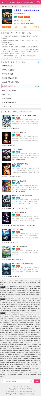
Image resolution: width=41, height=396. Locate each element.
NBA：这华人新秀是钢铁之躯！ (28, 354)
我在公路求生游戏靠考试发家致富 (25, 325)
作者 (20, 386)
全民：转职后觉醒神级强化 (19, 303)
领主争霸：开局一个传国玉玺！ (19, 311)
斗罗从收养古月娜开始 (32, 311)
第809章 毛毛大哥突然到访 (10, 82)
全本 (23, 386)
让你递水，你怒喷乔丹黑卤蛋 (31, 348)
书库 (13, 386)
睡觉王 (20, 13)
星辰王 (3, 295)
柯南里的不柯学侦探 (22, 309)
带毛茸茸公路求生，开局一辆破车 (10, 323)
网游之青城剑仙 (34, 331)
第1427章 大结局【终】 (13, 128)
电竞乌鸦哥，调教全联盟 (18, 350)
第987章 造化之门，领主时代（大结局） (18, 208)
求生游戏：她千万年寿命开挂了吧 (27, 313)
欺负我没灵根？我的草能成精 (8, 329)
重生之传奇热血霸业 (10, 362)
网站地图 (26, 391)
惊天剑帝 (31, 289)
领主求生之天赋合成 (19, 132)
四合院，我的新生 (26, 299)
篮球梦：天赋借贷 (6, 370)
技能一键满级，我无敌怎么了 (13, 356)
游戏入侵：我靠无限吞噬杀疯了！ (9, 325)
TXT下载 (34, 27)
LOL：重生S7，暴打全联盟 (29, 364)
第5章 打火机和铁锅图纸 (9, 90)
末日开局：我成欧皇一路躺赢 (20, 333)
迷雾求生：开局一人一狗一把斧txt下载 (28, 372)
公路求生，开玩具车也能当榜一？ (22, 331)
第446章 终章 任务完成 (13, 177)
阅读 (6, 27)
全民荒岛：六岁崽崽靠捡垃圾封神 (16, 327)
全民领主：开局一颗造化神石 (22, 195)
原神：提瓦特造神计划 (31, 315)
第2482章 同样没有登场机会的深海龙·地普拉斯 (20, 225)
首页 (2, 6)
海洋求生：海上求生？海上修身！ (25, 307)
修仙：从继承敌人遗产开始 (20, 293)
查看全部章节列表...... (21, 86)
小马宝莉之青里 (22, 323)
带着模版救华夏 (34, 362)
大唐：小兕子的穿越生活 (11, 287)
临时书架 (29, 389)
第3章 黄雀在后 (7, 98)
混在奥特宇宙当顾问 (19, 212)
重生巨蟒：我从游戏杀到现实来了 (9, 305)
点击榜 (14, 389)
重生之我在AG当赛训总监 (18, 348)
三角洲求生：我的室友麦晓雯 (29, 358)
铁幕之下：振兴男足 (17, 358)
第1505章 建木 (10, 145)
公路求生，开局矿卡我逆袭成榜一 (23, 329)
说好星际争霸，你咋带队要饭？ (18, 315)
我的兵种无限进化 (7, 311)
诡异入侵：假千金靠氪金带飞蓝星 (27, 319)
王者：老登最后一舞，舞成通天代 (12, 354)
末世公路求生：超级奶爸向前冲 (22, 368)
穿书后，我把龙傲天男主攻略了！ (20, 289)
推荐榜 (19, 389)
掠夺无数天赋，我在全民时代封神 (24, 115)
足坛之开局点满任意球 (20, 164)
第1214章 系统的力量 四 (13, 276)
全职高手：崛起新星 (25, 356)
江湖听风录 (17, 295)
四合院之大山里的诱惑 (20, 246)
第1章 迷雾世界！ (7, 106)
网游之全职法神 (17, 149)
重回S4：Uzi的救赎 (15, 366)
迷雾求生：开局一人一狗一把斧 (23, 6)
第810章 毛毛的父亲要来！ (10, 78)
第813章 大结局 (25, 20)
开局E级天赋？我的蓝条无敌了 (23, 362)
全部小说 (13, 391)
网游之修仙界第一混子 (26, 370)
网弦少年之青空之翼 (15, 370)
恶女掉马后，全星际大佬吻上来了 (19, 321)
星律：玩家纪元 (27, 344)
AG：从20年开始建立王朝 (7, 336)
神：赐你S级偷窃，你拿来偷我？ (13, 299)
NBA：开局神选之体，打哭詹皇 (30, 346)
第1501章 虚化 (20, 191)
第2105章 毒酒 (20, 160)
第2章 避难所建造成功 (9, 102)
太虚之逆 (28, 360)
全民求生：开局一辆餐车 (22, 352)
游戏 (9, 6)
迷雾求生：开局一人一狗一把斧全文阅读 (29, 280)
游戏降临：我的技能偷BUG (12, 340)
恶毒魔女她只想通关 (9, 331)
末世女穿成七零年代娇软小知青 (24, 291)
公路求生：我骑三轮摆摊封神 (12, 313)
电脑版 (8, 391)
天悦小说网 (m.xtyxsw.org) (26, 394)
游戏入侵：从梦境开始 (15, 317)
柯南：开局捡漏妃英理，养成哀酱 (25, 305)
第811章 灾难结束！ (8, 74)
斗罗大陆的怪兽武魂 (11, 291)
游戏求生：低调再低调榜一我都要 (15, 342)
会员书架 (32, 391)
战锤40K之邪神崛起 (18, 364)
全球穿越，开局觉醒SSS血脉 (16, 344)
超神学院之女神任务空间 (7, 293)
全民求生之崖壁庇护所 (26, 366)
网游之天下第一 (17, 229)
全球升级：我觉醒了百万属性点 (13, 301)
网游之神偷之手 (21, 360)
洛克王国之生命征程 (19, 181)
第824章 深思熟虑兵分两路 (14, 259)
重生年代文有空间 (10, 295)
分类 (17, 386)
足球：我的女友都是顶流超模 (11, 338)
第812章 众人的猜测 (8, 70)
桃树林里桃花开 (8, 289)
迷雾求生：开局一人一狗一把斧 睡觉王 (9, 280)
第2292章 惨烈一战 (12, 242)
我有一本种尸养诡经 (30, 295)
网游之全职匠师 (35, 366)
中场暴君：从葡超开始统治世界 (26, 338)
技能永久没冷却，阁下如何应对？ (28, 301)
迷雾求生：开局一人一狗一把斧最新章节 (27, 282)
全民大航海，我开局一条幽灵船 (23, 263)
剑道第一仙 (25, 287)
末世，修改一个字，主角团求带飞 (9, 335)
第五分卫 (23, 295)
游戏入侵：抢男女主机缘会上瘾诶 (9, 309)
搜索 (37, 381)
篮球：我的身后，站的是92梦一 (9, 352)
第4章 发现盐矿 (7, 94)
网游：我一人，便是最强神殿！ (26, 340)
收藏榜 (24, 389)
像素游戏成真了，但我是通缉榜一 (14, 346)
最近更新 (20, 391)
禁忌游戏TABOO (21, 335)
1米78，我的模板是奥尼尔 (30, 342)
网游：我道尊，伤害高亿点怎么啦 (9, 307)
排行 (27, 386)
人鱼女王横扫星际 (25, 317)
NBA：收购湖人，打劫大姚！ (10, 360)
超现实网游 (9, 358)
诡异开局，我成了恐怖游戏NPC (21, 336)
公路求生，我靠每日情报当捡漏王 (11, 319)
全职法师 (20, 287)
